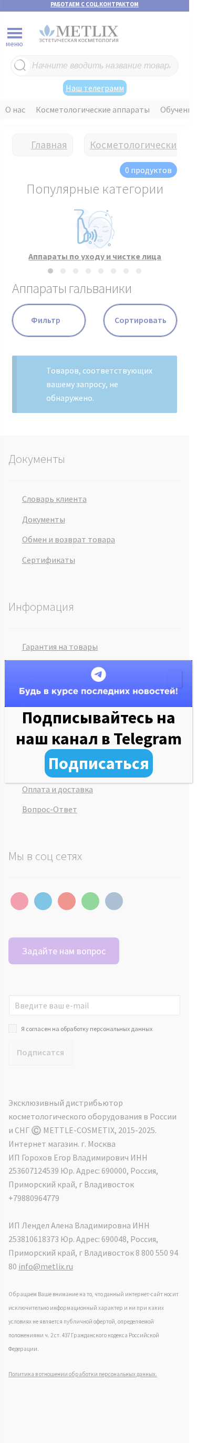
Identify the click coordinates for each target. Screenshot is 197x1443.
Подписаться (98, 763)
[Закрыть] (175, 679)
